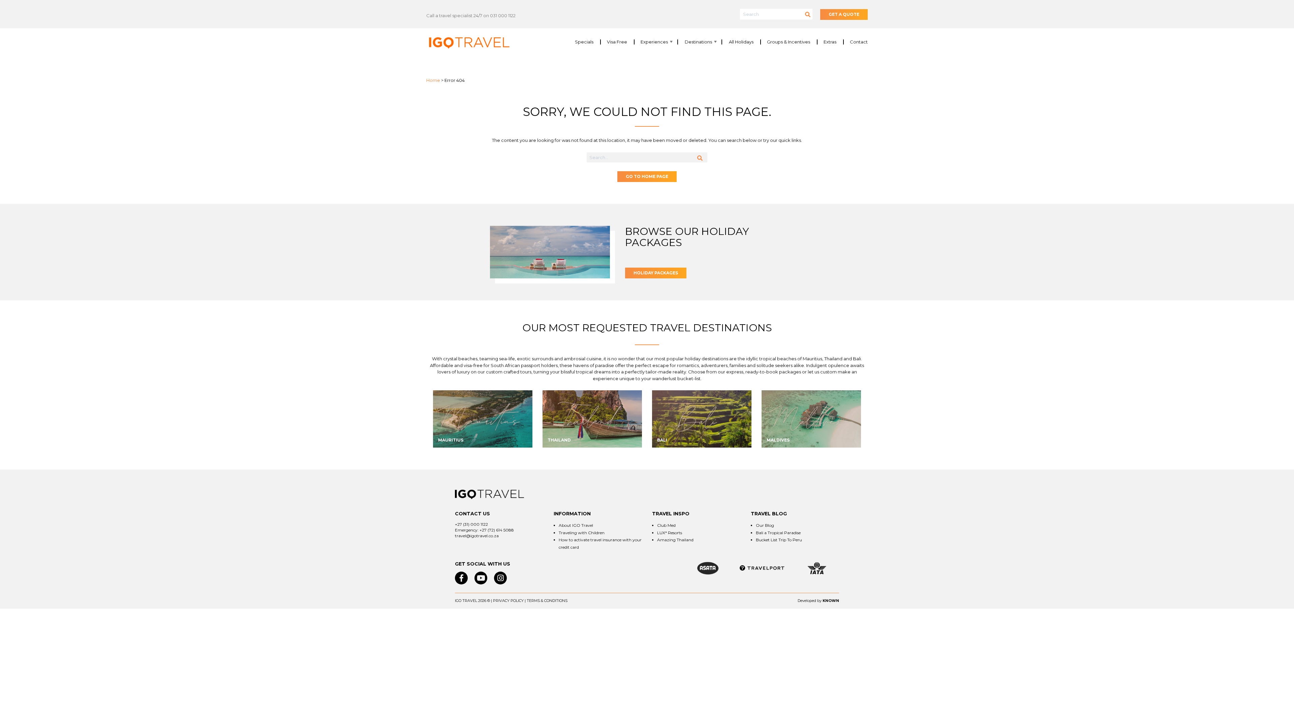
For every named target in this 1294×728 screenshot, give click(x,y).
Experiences (654, 42)
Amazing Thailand (675, 539)
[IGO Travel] (489, 494)
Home (433, 80)
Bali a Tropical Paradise (778, 532)
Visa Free (617, 42)
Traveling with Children (582, 532)
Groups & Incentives (788, 42)
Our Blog (765, 525)
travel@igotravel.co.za (477, 535)
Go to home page (647, 176)
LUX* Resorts (669, 532)
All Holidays (741, 42)
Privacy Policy (508, 600)
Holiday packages (656, 272)
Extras (830, 42)
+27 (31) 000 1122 (471, 524)
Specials (584, 42)
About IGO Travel (576, 525)
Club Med (666, 525)
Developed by (810, 600)
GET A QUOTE (844, 14)
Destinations (698, 42)
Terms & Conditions (547, 600)
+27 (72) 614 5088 (497, 530)
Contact (859, 42)
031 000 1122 (503, 15)
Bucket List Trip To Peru (779, 539)
